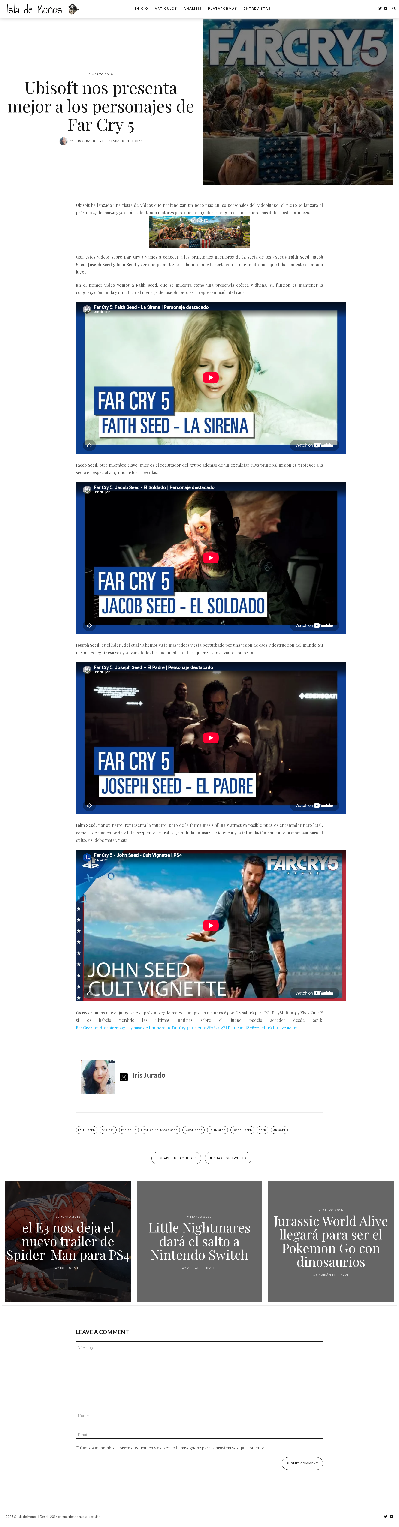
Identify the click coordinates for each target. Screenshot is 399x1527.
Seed (262, 1130)
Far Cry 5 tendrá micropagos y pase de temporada (123, 1028)
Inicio (141, 8)
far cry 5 (129, 1130)
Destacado (115, 141)
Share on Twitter (230, 1158)
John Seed (217, 1130)
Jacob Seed (193, 1130)
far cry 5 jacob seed (160, 1130)
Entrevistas (257, 8)
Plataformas (222, 8)
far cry (108, 1130)
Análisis (193, 8)
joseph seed (242, 1130)
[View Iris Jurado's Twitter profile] (124, 1077)
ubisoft (279, 1130)
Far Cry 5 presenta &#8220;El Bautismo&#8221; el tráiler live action (235, 1028)
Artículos (166, 8)
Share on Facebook (177, 1158)
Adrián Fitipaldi (202, 1268)
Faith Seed (86, 1130)
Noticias (135, 141)
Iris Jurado (85, 141)
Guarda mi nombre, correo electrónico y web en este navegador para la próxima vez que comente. (172, 1448)
